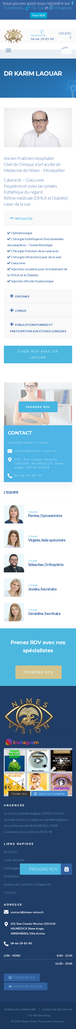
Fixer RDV (38, 15)
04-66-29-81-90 (42, 39)
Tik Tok (37, 7)
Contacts (10, 892)
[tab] (38, 218)
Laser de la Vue (14, 860)
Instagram (62, 7)
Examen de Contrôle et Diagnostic (27, 884)
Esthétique (11, 876)
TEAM (32, 511)
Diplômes (22, 296)
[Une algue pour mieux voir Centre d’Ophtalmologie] (14, 760)
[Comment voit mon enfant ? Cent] (38, 783)
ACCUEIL (10, 852)
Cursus (20, 310)
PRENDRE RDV (39, 672)
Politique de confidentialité (20, 1009)
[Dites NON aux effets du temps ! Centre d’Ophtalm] (61, 760)
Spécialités (23, 218)
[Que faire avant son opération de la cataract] (61, 783)
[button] (22, 977)
